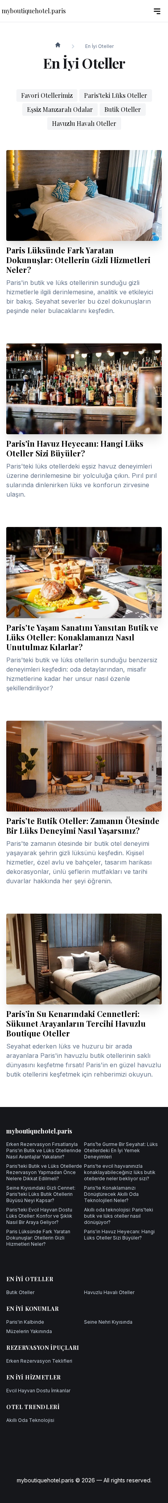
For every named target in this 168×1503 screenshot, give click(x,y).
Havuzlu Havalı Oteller (84, 123)
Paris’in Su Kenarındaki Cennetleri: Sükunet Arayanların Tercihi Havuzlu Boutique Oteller (76, 1023)
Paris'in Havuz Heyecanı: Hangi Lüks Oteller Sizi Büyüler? (74, 448)
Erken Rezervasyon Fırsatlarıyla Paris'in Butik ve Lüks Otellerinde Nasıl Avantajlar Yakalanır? (43, 1150)
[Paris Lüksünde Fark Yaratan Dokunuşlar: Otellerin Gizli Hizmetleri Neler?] (84, 195)
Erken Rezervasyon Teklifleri (39, 1361)
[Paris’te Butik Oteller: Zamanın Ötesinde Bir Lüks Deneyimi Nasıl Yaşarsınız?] (84, 766)
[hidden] (157, 11)
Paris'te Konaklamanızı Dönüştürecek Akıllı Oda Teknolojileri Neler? (111, 1194)
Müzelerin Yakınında (29, 1331)
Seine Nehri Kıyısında (108, 1322)
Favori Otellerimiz (47, 95)
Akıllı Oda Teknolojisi (30, 1420)
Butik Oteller (122, 109)
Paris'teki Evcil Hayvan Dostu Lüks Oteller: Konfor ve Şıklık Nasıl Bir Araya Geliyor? (39, 1216)
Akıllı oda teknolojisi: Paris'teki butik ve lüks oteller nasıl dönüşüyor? (118, 1216)
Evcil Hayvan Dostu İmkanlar (38, 1390)
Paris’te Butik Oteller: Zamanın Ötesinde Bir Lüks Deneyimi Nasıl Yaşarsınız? (82, 825)
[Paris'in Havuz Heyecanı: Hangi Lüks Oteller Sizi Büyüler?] (84, 388)
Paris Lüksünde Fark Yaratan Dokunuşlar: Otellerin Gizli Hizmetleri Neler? (78, 260)
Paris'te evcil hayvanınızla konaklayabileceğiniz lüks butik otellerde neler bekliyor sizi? (119, 1172)
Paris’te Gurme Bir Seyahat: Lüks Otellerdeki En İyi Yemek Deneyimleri (121, 1150)
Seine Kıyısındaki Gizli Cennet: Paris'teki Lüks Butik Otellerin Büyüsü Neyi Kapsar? (40, 1194)
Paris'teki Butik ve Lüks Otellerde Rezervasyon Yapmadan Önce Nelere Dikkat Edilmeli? (44, 1172)
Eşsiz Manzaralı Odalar (60, 109)
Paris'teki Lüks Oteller (115, 95)
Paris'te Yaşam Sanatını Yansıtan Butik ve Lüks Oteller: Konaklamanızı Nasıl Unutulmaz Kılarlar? (82, 637)
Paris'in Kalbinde (25, 1322)
